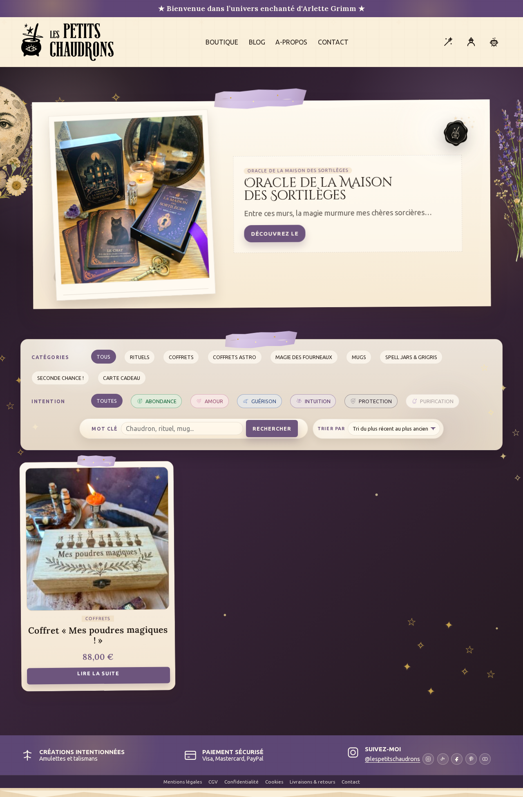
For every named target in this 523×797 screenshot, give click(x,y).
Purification (437, 401)
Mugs (359, 357)
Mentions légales (182, 781)
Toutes (106, 401)
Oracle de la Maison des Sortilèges (318, 189)
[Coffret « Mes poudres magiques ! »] (97, 539)
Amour (214, 401)
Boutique (222, 42)
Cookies (274, 781)
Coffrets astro (234, 357)
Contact (333, 42)
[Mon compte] (471, 42)
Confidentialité (241, 781)
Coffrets (181, 357)
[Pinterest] (471, 759)
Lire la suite (98, 673)
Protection (375, 401)
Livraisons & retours (312, 781)
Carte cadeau (121, 378)
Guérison (263, 401)
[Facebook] (457, 759)
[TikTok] (443, 759)
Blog (257, 42)
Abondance (161, 401)
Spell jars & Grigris (411, 357)
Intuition (318, 401)
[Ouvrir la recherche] (447, 42)
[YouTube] (485, 759)
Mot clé (105, 428)
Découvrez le (274, 233)
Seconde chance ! (60, 378)
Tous (103, 356)
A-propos (291, 42)
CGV (213, 781)
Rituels (140, 357)
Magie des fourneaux (303, 357)
